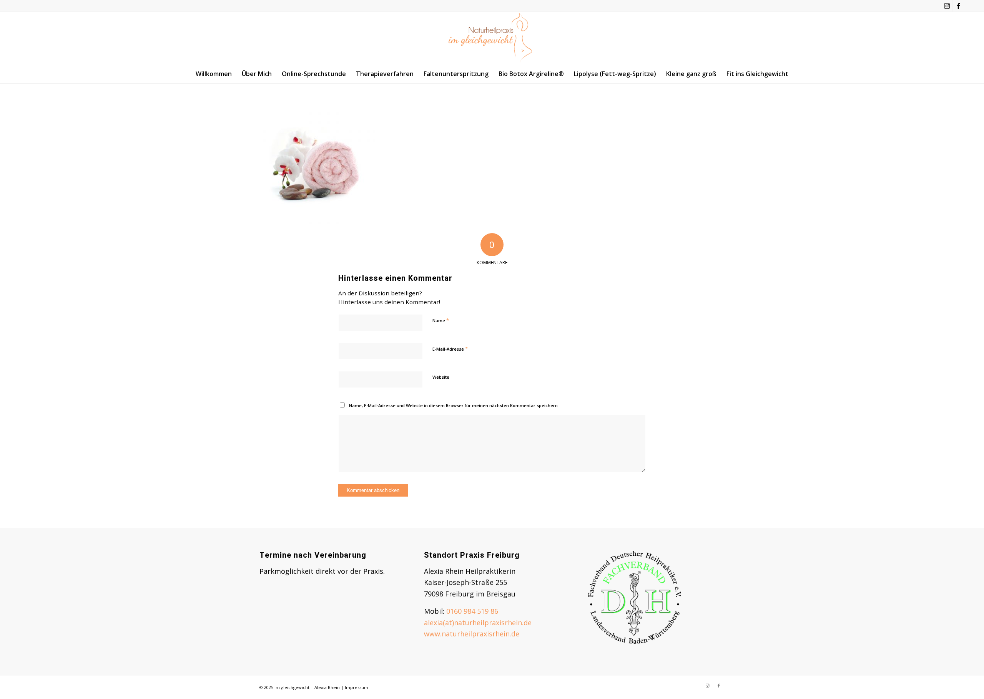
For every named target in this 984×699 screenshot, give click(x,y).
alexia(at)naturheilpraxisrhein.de (478, 622)
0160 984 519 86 (472, 611)
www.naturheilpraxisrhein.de (471, 633)
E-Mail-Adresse (450, 348)
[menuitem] (214, 73)
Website (440, 377)
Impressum (356, 687)
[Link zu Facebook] (958, 6)
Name (440, 320)
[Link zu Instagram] (946, 6)
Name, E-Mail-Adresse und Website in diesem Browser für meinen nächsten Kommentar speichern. (454, 405)
